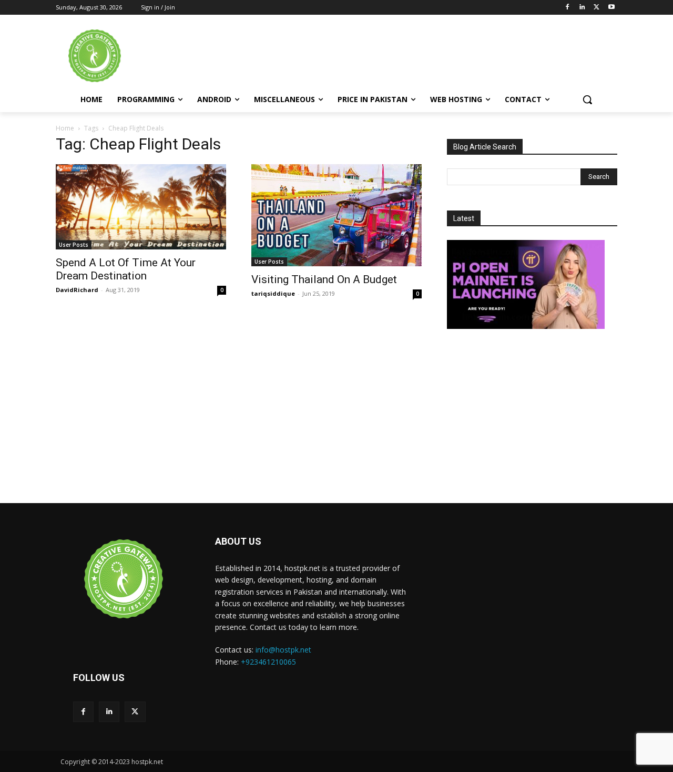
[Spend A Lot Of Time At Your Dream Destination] (141, 206)
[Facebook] (568, 8)
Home (65, 128)
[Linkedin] (582, 8)
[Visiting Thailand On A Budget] (336, 215)
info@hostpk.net (283, 650)
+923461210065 (268, 662)
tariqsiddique (273, 293)
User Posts (73, 244)
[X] (596, 8)
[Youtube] (611, 8)
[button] (587, 99)
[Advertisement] (425, 54)
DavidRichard (77, 290)
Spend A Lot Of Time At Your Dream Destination (126, 269)
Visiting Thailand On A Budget (324, 279)
